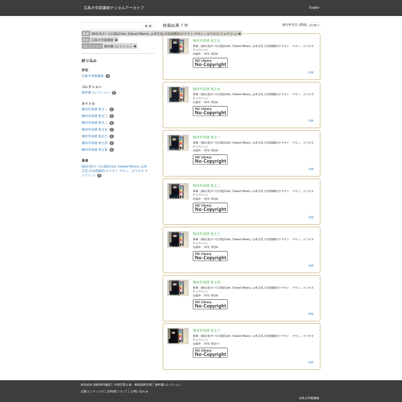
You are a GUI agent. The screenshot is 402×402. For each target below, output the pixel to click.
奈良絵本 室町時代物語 (96, 384)
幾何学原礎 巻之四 (97, 142)
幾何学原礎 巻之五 (97, 129)
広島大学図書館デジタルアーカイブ (114, 7)
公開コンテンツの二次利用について (104, 391)
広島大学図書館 (95, 75)
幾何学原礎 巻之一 (97, 109)
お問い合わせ (139, 391)
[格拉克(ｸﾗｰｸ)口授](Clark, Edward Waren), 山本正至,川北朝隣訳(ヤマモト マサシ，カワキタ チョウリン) (115, 171)
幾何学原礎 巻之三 (97, 115)
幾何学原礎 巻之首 (97, 149)
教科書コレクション (98, 92)
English (314, 7)
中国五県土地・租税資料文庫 (133, 384)
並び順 (313, 25)
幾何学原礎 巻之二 (97, 122)
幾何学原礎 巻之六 (97, 136)
